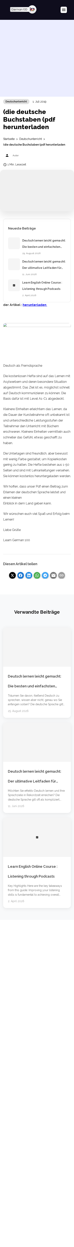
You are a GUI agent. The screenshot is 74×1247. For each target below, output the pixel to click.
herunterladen (35, 305)
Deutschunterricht (16, 101)
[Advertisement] (37, 60)
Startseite (9, 138)
